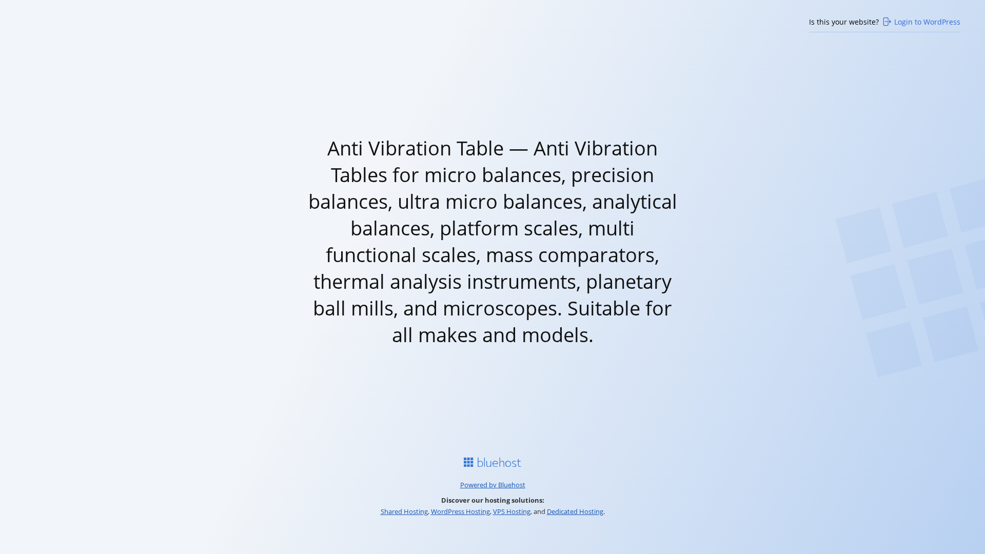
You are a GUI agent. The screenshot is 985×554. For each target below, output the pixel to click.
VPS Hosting (511, 511)
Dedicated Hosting (575, 511)
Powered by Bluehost (492, 484)
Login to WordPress (927, 22)
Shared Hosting (404, 511)
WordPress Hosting (460, 511)
